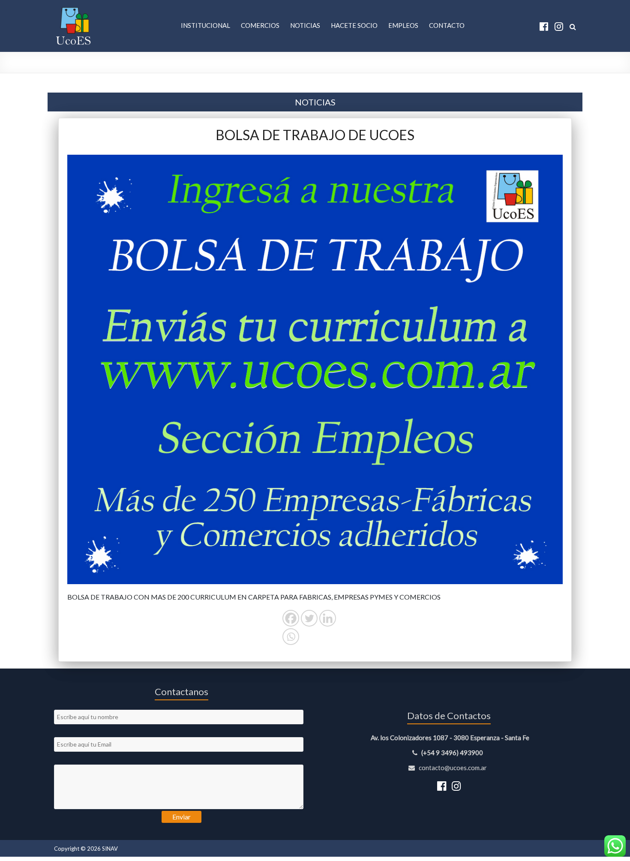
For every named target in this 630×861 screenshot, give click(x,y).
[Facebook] (290, 618)
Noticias (305, 25)
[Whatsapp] (290, 636)
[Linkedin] (327, 618)
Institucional (205, 25)
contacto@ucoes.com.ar (452, 767)
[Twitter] (309, 618)
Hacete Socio (354, 25)
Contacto (447, 25)
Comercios (260, 25)
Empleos (403, 25)
